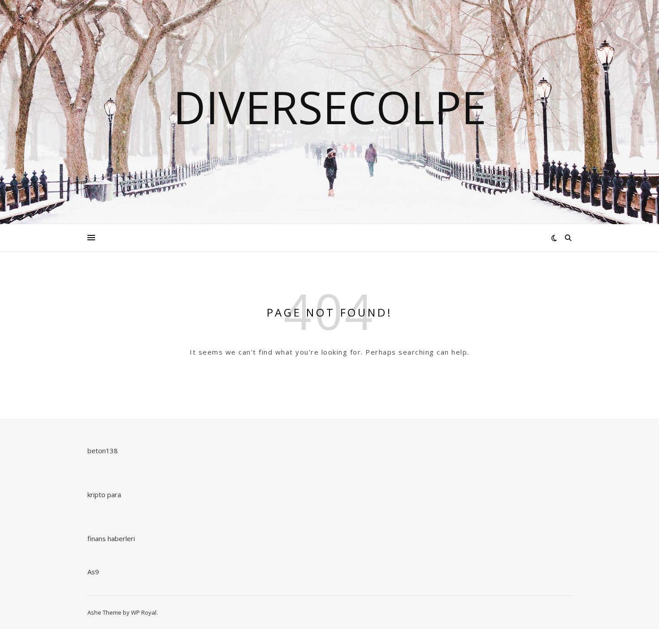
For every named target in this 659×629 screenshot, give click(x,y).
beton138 (102, 450)
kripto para (104, 494)
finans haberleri (111, 538)
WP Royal (143, 612)
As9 (93, 571)
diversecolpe (329, 106)
